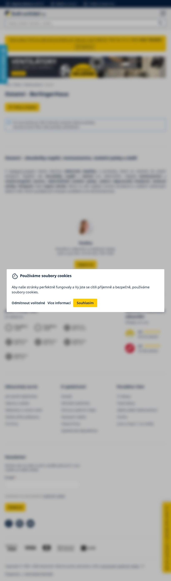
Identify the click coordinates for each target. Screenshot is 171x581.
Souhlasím (85, 303)
